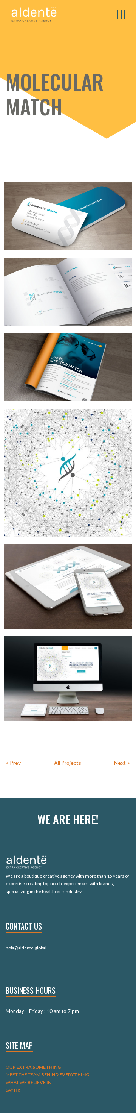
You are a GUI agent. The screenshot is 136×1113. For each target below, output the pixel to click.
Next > (122, 763)
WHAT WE (28, 1082)
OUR (33, 1067)
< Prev (13, 763)
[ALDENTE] (34, 14)
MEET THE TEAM (47, 1074)
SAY (13, 1090)
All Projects (67, 763)
